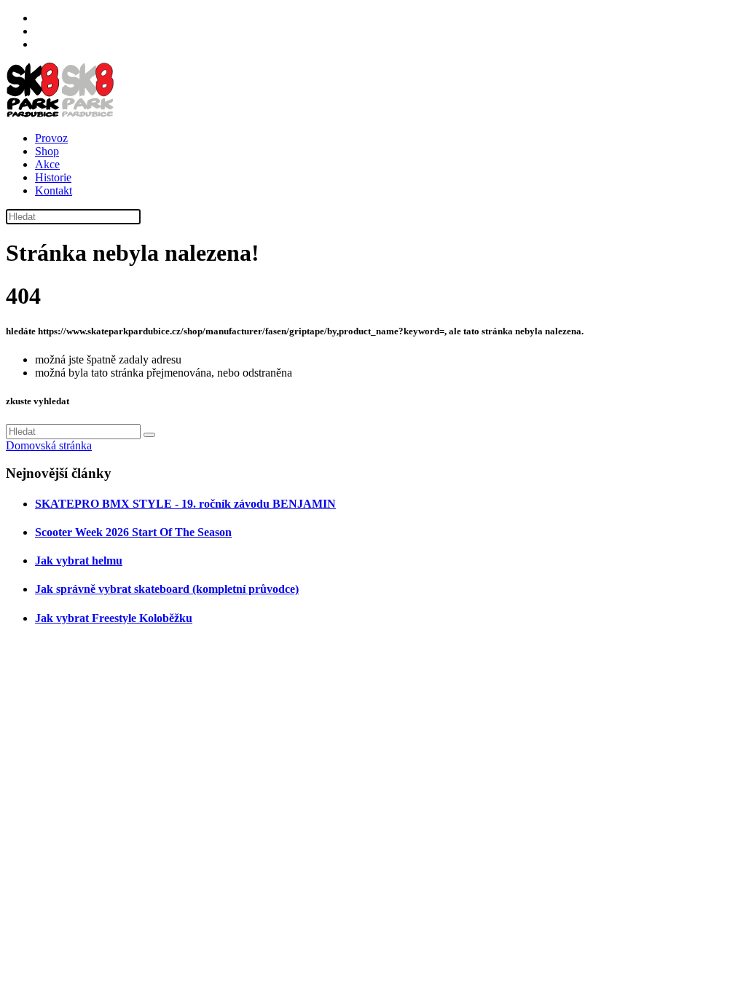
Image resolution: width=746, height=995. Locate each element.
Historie (53, 177)
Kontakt (53, 190)
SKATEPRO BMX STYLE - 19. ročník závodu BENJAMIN (185, 504)
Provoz (51, 138)
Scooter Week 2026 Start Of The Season (133, 532)
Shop (47, 151)
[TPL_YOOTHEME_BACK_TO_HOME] (60, 113)
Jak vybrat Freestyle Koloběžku (113, 618)
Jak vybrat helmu (78, 560)
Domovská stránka (49, 445)
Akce (47, 164)
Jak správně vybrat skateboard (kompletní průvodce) (167, 589)
